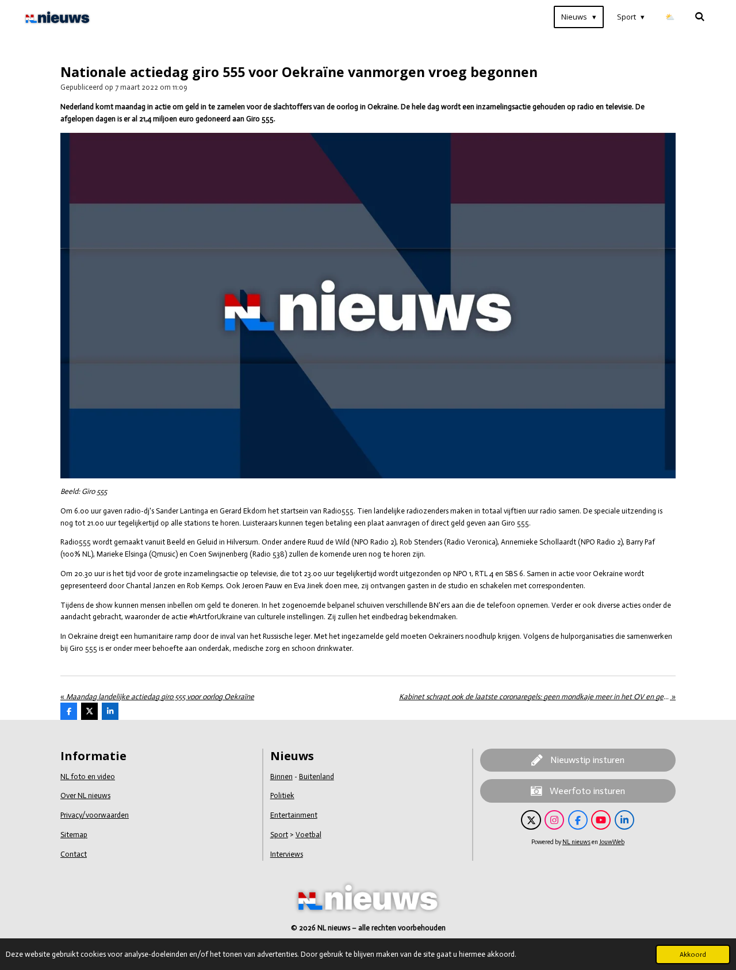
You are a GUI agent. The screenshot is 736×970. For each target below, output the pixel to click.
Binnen (281, 776)
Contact (73, 854)
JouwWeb (611, 842)
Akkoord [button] (693, 954)
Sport (279, 834)
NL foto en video (87, 776)
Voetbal (308, 834)
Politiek (282, 795)
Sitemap (73, 834)
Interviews (286, 854)
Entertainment (293, 815)
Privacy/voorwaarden (94, 815)
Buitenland (316, 776)
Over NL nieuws (85, 795)
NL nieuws (576, 842)
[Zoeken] (700, 17)
